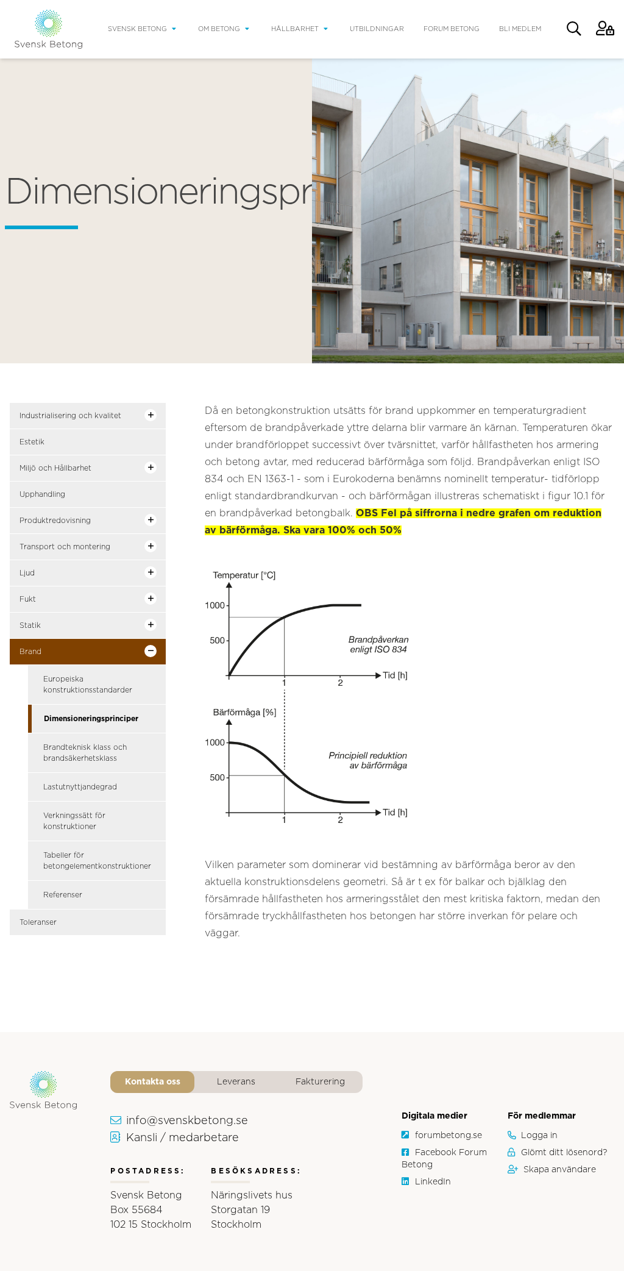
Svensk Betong (137, 29)
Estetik (32, 442)
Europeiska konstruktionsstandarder (87, 684)
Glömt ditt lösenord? (564, 1152)
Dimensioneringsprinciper (91, 718)
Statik (30, 625)
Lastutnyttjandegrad (80, 787)
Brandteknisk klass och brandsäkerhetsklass (85, 753)
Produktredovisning (55, 520)
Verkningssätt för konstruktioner (74, 821)
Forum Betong (452, 29)
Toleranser (38, 922)
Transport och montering (65, 546)
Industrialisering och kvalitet (70, 415)
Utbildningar (377, 29)
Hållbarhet (295, 29)
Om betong (219, 29)
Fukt (28, 599)
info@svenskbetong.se (187, 1121)
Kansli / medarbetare (182, 1138)
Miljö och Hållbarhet (55, 468)
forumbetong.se (448, 1135)
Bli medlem (520, 29)
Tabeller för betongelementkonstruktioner (97, 861)
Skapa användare (559, 1170)
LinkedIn (433, 1182)
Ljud (27, 573)
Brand (30, 651)
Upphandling (42, 494)
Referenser (62, 895)
